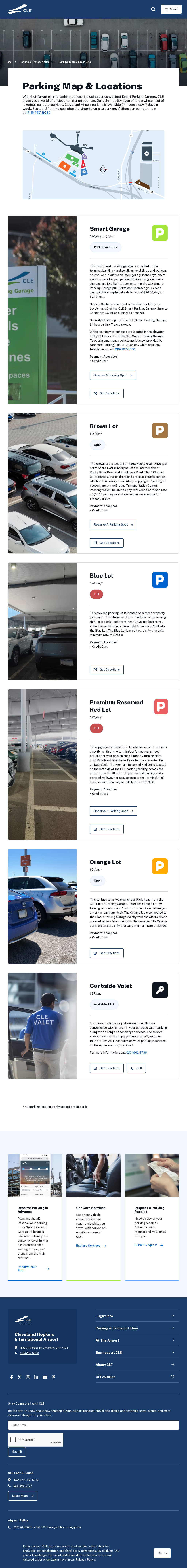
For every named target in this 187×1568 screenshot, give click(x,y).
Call (139, 1068)
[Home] (17, 9)
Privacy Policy (85, 1559)
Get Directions (110, 393)
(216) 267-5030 (38, 113)
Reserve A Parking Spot (110, 375)
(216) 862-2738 (136, 1052)
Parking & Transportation (35, 61)
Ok (159, 1553)
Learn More (20, 1495)
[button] (153, 9)
